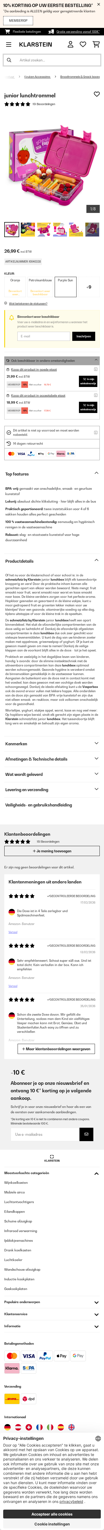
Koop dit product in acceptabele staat (38, 395)
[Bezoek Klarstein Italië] (50, 1427)
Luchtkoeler (13, 1260)
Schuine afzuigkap (18, 1221)
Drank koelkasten (17, 1250)
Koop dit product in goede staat (34, 369)
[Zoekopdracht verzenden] (9, 60)
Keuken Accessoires (37, 76)
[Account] (70, 44)
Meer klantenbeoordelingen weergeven (57, 1049)
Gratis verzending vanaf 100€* (78, 32)
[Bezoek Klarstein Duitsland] (7, 1427)
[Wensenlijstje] (83, 44)
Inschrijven (84, 336)
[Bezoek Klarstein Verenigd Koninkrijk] (71, 1427)
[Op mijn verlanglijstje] (97, 94)
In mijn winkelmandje (88, 381)
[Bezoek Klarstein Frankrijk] (39, 1427)
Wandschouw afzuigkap (22, 1269)
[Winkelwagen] (96, 44)
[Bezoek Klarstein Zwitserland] (29, 1427)
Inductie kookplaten (19, 1279)
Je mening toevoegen (53, 851)
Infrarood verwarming (20, 1231)
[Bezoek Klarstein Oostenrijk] (18, 1427)
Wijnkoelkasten (16, 1183)
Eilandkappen (14, 1212)
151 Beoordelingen (44, 104)
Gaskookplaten (15, 1289)
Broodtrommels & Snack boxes (80, 76)
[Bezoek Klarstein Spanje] (61, 1427)
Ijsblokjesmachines (18, 1240)
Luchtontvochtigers (19, 1202)
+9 (88, 287)
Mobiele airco (14, 1192)
